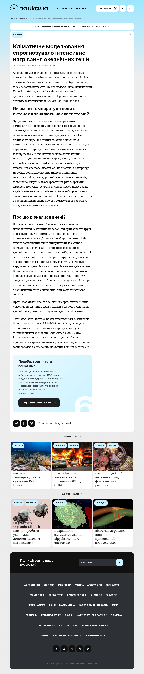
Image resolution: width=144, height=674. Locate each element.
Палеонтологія (77, 595)
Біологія (49, 585)
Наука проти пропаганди (91, 615)
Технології (113, 585)
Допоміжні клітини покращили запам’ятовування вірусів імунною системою (68, 532)
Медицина (64, 585)
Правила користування (66, 635)
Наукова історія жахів (94, 625)
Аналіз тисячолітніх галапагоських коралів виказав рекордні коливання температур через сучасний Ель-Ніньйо (27, 469)
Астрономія (65, 8)
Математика (67, 605)
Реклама (116, 615)
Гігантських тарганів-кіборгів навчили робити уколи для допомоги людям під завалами (27, 532)
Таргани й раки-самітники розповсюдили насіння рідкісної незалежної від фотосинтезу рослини (108, 473)
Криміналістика (51, 615)
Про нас (43, 635)
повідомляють (76, 96)
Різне (52, 605)
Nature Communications (45, 66)
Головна (14, 19)
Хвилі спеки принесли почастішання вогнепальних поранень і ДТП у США (67, 475)
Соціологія (37, 595)
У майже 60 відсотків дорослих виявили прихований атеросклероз (110, 534)
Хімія (115, 605)
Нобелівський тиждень (93, 605)
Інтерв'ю (71, 625)
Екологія (22, 19)
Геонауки (31, 615)
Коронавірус (37, 605)
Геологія (111, 595)
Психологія (55, 595)
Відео (68, 615)
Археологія (94, 585)
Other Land (92, 664)
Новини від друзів (50, 625)
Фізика (79, 585)
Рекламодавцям (95, 635)
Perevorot (79, 664)
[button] (107, 8)
